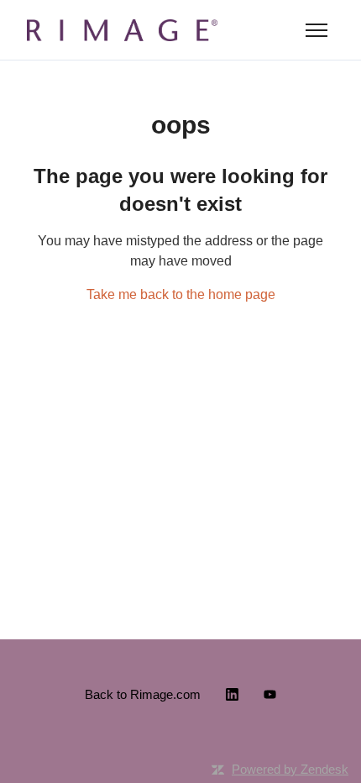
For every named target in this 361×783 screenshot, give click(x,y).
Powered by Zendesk (290, 769)
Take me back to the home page (180, 294)
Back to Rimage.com (143, 694)
